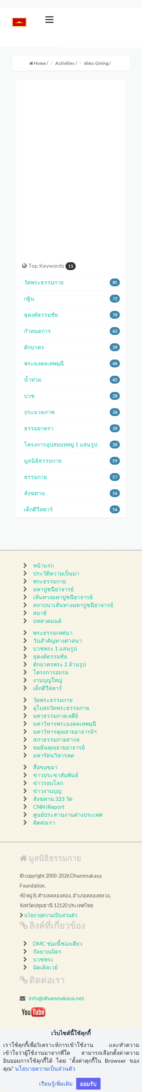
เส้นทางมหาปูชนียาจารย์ (63, 597)
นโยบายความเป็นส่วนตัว (50, 915)
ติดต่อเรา (44, 822)
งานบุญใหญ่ (47, 680)
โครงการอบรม (51, 672)
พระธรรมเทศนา (53, 632)
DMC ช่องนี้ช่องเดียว (57, 943)
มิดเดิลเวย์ (45, 967)
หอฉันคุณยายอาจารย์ (59, 747)
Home (39, 63)
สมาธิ (40, 612)
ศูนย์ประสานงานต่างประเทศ (68, 814)
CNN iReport (49, 806)
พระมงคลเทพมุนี (44, 363)
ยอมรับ (88, 1083)
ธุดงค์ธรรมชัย (41, 314)
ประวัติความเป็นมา (56, 573)
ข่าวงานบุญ (47, 790)
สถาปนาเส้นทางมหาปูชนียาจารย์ (73, 605)
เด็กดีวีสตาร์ (38, 509)
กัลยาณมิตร (47, 951)
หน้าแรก (43, 565)
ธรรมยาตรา (39, 428)
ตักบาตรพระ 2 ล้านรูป (59, 664)
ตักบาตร (34, 347)
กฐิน (29, 298)
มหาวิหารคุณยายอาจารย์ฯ (65, 731)
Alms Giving (96, 63)
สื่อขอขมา (45, 767)
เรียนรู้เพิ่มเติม (56, 1083)
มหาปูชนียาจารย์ (53, 589)
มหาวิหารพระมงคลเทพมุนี (64, 723)
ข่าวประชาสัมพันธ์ (55, 775)
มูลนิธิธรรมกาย (43, 460)
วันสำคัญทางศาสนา (57, 640)
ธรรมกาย (35, 476)
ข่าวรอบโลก (48, 783)
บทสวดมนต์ (47, 620)
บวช (29, 395)
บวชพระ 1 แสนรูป (55, 648)
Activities (65, 63)
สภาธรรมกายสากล (56, 739)
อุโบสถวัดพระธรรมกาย (61, 707)
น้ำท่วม (32, 379)
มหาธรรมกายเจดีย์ (55, 715)
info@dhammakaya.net (56, 998)
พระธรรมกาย (49, 581)
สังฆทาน (34, 493)
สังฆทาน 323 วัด (53, 798)
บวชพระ (43, 959)
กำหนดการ (37, 330)
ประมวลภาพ (39, 412)
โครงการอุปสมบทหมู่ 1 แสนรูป (60, 444)
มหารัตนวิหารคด (53, 755)
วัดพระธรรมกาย (44, 282)
